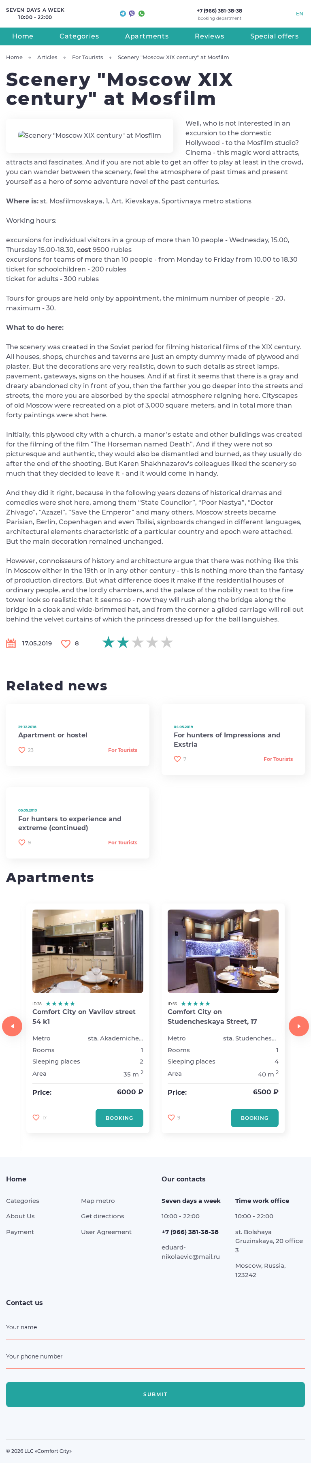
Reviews (209, 36)
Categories (79, 36)
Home (23, 36)
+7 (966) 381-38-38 (219, 11)
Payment (20, 1232)
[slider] (137, 642)
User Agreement (106, 1232)
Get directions (102, 1216)
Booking (119, 1118)
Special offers (274, 36)
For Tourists (122, 750)
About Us (20, 1216)
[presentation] (12, 1026)
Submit (155, 1394)
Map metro (98, 1201)
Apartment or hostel (52, 735)
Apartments (147, 36)
